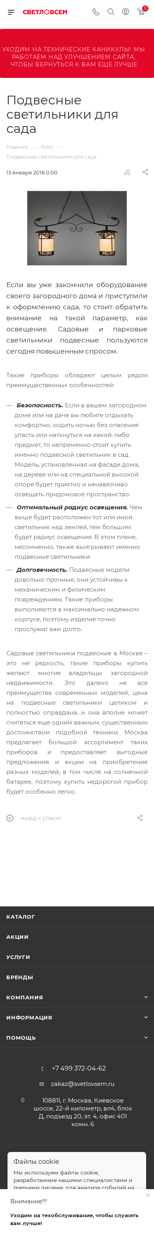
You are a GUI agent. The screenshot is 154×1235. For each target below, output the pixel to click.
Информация (29, 1017)
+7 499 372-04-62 (79, 1068)
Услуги (18, 957)
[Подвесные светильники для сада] (77, 228)
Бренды (19, 977)
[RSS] (127, 172)
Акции (17, 937)
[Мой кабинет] (125, 12)
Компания (24, 997)
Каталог (20, 916)
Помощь (21, 1038)
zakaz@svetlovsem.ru (83, 1083)
